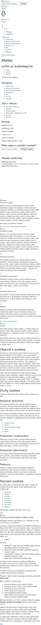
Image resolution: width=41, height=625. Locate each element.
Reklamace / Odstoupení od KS (16, 113)
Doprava (8, 109)
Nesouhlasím (15, 226)
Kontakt (8, 115)
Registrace (9, 34)
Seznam (7, 498)
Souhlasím (13, 321)
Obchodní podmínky (12, 107)
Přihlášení (9, 32)
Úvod (3, 55)
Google (6, 494)
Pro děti (8, 97)
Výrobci (7, 55)
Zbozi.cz (7, 507)
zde (12, 383)
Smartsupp (7, 502)
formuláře (8, 385)
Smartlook (7, 500)
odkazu (2, 604)
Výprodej (9, 99)
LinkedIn (7, 496)
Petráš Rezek (26, 510)
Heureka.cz (8, 505)
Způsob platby (10, 111)
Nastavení (23, 226)
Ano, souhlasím (5, 226)
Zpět (1, 513)
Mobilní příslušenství (12, 88)
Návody (8, 117)
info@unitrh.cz (6, 134)
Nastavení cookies (27, 164)
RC (7, 94)
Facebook (7, 492)
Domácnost (9, 92)
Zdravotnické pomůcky (13, 90)
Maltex (13, 55)
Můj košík (5, 37)
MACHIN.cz (14, 166)
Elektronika (9, 86)
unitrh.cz (16, 164)
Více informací (5, 321)
